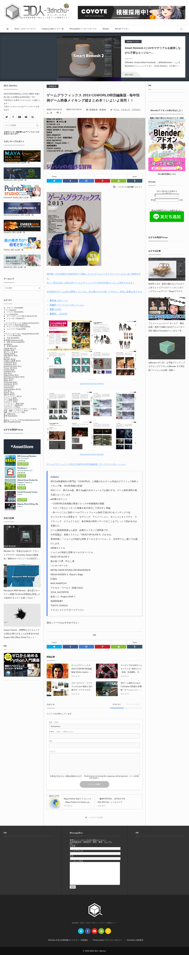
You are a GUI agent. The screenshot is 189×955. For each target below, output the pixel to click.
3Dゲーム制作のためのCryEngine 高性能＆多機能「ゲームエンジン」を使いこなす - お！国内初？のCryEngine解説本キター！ (131, 687)
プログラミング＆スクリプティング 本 (20, 409)
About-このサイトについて (25, 29)
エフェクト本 (10, 398)
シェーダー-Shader (15, 318)
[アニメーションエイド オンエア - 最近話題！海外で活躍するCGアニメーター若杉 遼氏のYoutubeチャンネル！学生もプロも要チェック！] (166, 308)
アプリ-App (10, 310)
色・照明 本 (9, 414)
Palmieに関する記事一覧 (13, 250)
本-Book (102, 109)
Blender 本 (10, 359)
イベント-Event (15, 312)
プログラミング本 (12, 407)
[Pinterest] (102, 176)
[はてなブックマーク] (86, 176)
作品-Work (13, 338)
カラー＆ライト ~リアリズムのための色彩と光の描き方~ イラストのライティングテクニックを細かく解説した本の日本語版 (81, 687)
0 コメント (117, 704)
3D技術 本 (52, 86)
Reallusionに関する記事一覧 (15, 180)
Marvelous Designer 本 (14, 377)
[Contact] (26, 117)
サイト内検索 (181, 29)
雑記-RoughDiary (12, 422)
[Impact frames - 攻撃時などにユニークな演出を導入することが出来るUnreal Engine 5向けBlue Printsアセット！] (22, 615)
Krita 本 (8, 373)
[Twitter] (54, 181)
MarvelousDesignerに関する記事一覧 (19, 215)
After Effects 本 (11, 356)
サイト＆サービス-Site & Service (22, 316)
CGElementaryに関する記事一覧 (17, 163)
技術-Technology (16, 342)
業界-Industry (10, 416)
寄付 (153, 200)
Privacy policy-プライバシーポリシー (107, 940)
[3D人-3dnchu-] (37, 12)
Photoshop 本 (10, 382)
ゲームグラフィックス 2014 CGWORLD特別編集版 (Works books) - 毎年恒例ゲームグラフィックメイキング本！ (81, 669)
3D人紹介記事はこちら (167, 174)
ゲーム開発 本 (11, 400)
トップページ (7, 29)
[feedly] (101, 931)
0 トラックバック (133, 704)
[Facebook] (70, 176)
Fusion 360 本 (10, 368)
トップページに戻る (95, 817)
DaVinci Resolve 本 (13, 366)
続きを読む (129, 75)
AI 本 (7, 357)
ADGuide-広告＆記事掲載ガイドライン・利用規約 (68, 940)
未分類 (8, 344)
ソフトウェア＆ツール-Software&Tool (21, 323)
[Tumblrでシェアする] (134, 181)
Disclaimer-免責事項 (135, 940)
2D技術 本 (10, 348)
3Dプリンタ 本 (11, 352)
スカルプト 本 (10, 402)
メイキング (125, 109)
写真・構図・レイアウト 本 (16, 411)
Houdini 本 (9, 370)
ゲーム (116, 109)
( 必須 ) (54, 722)
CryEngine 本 (10, 364)
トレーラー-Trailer (16, 329)
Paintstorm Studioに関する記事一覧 (18, 198)
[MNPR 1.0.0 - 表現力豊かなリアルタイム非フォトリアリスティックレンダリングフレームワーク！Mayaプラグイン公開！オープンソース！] (166, 269)
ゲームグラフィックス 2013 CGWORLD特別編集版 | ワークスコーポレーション (86, 464)
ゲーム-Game (11, 314)
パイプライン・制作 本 (14, 403)
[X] (6, 117)
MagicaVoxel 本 (11, 375)
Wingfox (105, 29)
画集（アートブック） (14, 412)
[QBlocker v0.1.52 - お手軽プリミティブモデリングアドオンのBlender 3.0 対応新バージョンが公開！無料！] (166, 347)
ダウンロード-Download (15, 325)
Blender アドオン (122, 29)
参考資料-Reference (13, 340)
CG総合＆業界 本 (12, 361)
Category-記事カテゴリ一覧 (52, 29)
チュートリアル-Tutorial (18, 327)
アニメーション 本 (13, 396)
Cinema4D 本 (10, 363)
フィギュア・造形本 (13, 405)
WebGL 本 (9, 393)
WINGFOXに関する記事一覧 (15, 267)
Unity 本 (8, 387)
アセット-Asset (15, 308)
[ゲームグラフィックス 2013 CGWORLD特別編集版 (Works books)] (74, 265)
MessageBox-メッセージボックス (83, 29)
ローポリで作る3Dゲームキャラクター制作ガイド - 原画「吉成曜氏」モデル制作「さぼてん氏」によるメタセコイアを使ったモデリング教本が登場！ (131, 669)
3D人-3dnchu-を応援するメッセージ (167, 192)
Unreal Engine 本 (12, 389)
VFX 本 (8, 391)
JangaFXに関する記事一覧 (14, 232)
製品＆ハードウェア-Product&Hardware (22, 420)
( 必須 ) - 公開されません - (62, 731)
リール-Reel (14, 335)
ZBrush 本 (9, 395)
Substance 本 (11, 384)
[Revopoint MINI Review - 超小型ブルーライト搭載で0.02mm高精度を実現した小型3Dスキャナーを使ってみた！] (22, 575)
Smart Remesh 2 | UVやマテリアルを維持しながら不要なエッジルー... (153, 50)
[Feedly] (118, 176)
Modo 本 (8, 380)
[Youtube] (19, 117)
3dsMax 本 (9, 350)
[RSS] (32, 117)
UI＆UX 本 (9, 386)
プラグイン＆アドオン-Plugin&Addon (21, 334)
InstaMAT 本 (10, 372)
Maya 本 (9, 379)
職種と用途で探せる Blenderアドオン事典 (167, 118)
